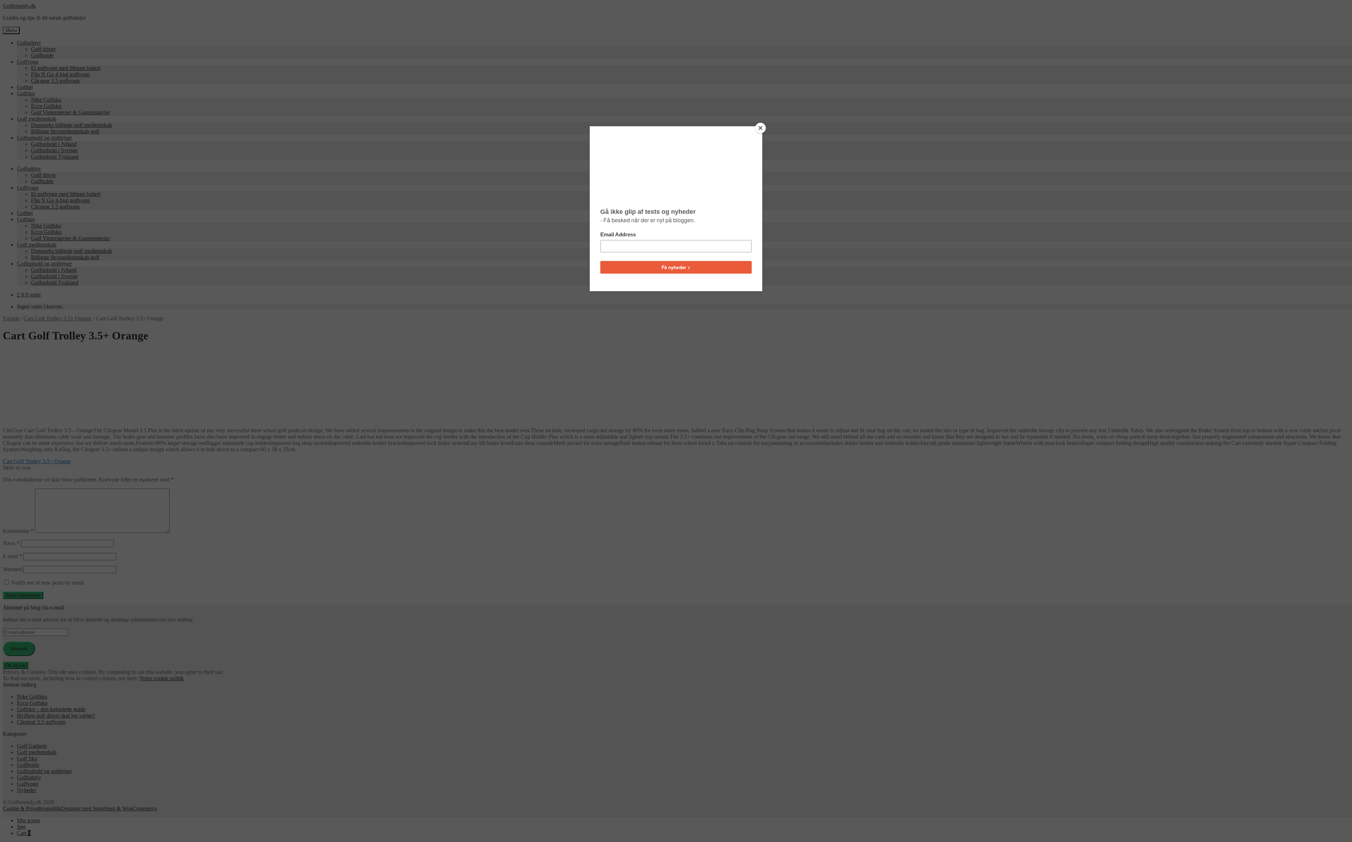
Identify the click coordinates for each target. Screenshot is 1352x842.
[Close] (760, 128)
